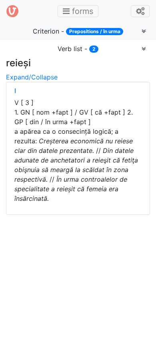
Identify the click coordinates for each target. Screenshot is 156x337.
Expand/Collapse (32, 77)
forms (80, 11)
